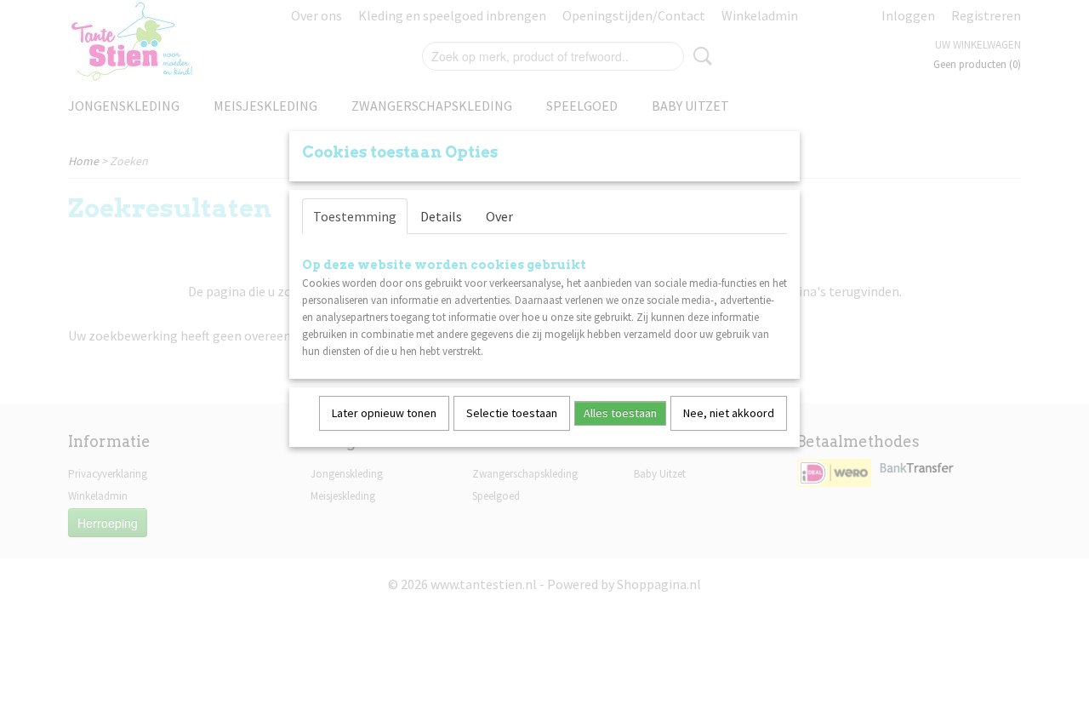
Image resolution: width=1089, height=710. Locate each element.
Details (441, 216)
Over (499, 216)
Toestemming (354, 216)
